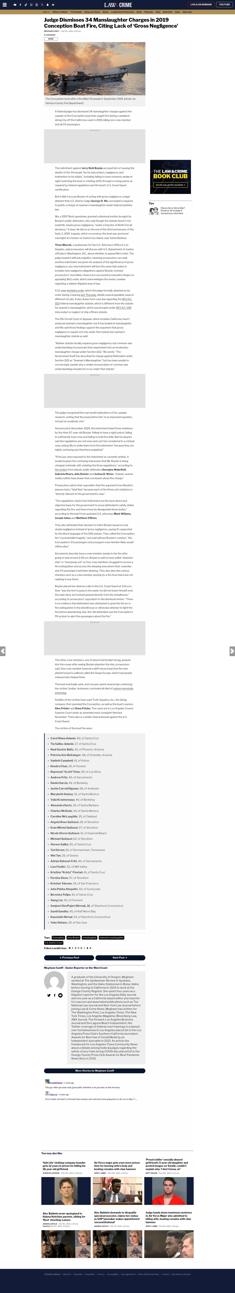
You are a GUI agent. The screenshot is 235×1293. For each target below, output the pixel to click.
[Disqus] (94, 1112)
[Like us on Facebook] (20, 6)
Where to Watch (60, 12)
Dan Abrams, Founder (181, 1274)
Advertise (78, 1274)
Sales (177, 12)
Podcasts (149, 12)
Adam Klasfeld (50, 1224)
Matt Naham (151, 1173)
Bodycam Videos (92, 12)
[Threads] (36, 6)
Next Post (232, 651)
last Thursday (88, 294)
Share (51, 39)
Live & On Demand (201, 4)
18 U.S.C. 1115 (124, 307)
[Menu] (5, 5)
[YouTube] (15, 6)
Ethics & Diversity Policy (148, 1274)
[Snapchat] (47, 6)
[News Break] (53, 6)
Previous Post (2, 651)
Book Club (167, 12)
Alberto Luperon (51, 1173)
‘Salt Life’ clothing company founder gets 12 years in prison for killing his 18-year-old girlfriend (64, 1166)
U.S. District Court (54, 942)
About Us (67, 1274)
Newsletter (90, 1274)
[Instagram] (31, 6)
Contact (165, 1274)
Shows (106, 12)
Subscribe (187, 12)
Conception (58, 937)
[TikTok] (25, 6)
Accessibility (112, 1274)
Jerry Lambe (100, 1173)
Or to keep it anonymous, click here (172, 212)
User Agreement (128, 1274)
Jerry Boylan (73, 937)
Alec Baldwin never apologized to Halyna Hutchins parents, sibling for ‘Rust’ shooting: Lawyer (64, 1216)
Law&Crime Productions (122, 12)
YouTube (224, 4)
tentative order (75, 290)
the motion (61, 469)
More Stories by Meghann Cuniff (94, 1070)
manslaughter (90, 937)
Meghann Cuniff (51, 31)
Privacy (101, 1274)
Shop (158, 12)
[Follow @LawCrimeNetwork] (42, 6)
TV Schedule (76, 12)
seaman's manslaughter (111, 937)
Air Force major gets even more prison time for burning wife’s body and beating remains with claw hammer (117, 1166)
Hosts (139, 12)
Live (45, 12)
